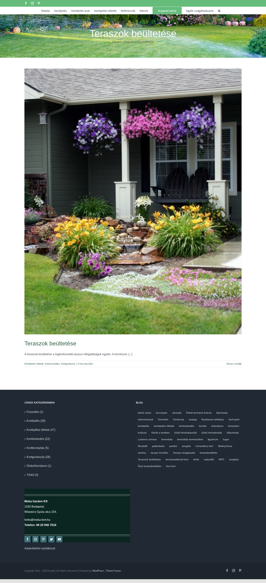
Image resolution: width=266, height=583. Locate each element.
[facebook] (27, 539)
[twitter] (51, 539)
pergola (186, 446)
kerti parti (234, 419)
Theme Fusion (113, 570)
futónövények (145, 419)
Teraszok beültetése (50, 343)
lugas (226, 439)
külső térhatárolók (212, 432)
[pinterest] (43, 539)
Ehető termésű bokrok (199, 412)
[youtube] (59, 539)
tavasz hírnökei (159, 452)
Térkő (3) (32, 474)
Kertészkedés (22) (38, 438)
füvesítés (163, 419)
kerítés (203, 425)
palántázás (158, 446)
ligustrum (213, 439)
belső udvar (144, 412)
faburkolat (222, 412)
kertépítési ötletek (164, 425)
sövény (142, 452)
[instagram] (35, 539)
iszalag (193, 419)
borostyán (161, 412)
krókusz (142, 432)
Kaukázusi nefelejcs (212, 419)
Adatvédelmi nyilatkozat (39, 548)
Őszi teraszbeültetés (149, 466)
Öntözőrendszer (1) (39, 465)
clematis (176, 412)
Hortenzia (178, 419)
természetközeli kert (177, 459)
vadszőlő (209, 459)
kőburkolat (233, 432)
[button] (219, 10)
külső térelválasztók (185, 432)
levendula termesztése (190, 439)
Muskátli (142, 446)
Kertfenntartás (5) (38, 447)
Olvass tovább (234, 363)
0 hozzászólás (85, 363)
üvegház (234, 459)
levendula (166, 439)
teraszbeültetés (208, 452)
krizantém (233, 425)
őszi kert (171, 466)
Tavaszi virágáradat (184, 452)
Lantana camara (147, 439)
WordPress (98, 570)
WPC (221, 459)
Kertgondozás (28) (38, 457)
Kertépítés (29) (36, 420)
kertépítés (143, 425)
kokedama (217, 425)
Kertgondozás (68, 363)
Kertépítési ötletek (34, 363)
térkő (196, 459)
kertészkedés (186, 425)
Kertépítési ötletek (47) (41, 429)
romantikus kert (204, 446)
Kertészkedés (52, 363)
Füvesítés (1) (35, 411)
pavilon (173, 446)
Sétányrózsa (225, 446)
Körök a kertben (160, 432)
